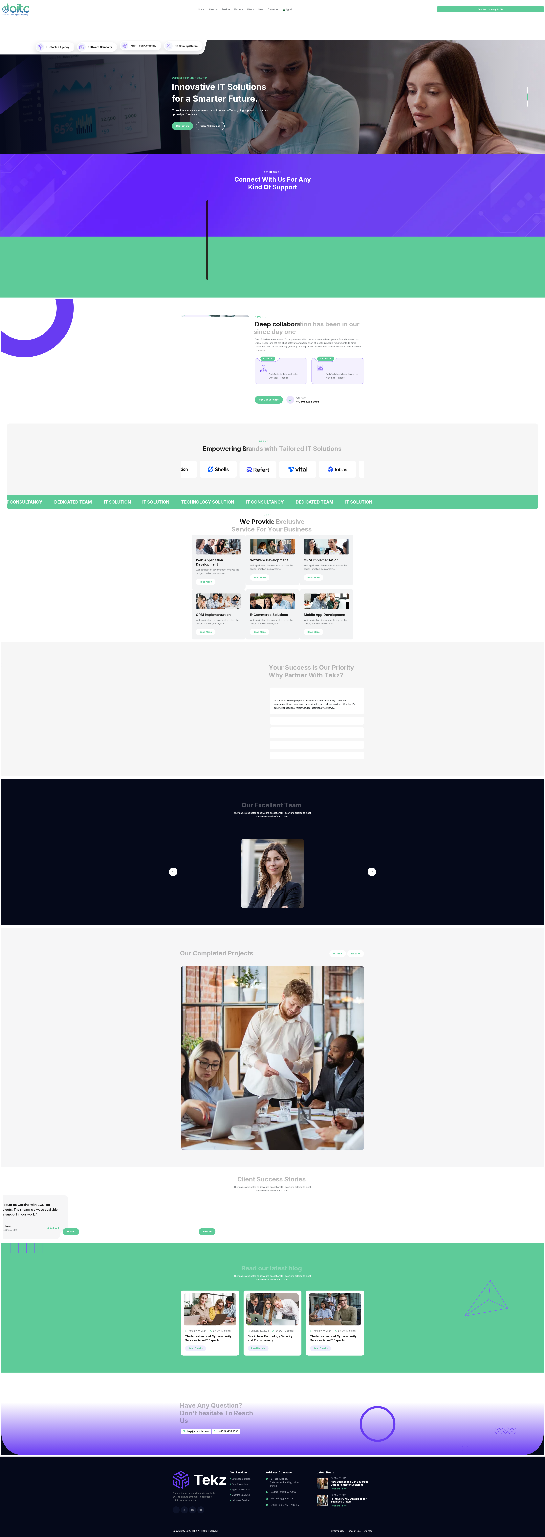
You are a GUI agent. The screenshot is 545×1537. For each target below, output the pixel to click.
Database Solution (241, 1478)
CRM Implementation (321, 560)
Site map (367, 1530)
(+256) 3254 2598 (307, 401)
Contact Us (182, 137)
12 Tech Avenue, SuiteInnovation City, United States (284, 1482)
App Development (240, 1489)
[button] (527, 90)
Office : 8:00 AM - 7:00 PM (285, 1505)
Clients (250, 9)
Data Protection (239, 1484)
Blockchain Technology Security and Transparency (270, 1338)
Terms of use (354, 1530)
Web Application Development (209, 562)
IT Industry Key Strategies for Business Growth (349, 1500)
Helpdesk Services (241, 1500)
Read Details (195, 1348)
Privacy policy (337, 1530)
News (260, 9)
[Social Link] (176, 1509)
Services (226, 9)
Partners (238, 9)
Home (201, 9)
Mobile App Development (324, 615)
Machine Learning (240, 1494)
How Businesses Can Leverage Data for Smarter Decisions (349, 1483)
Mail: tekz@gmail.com (282, 1498)
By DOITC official (221, 1330)
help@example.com (197, 1431)
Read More (206, 581)
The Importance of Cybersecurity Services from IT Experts (208, 1338)
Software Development (269, 560)
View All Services (210, 137)
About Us (212, 9)
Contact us (273, 9)
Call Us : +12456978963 (283, 1491)
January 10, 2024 (197, 1330)
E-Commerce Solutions (269, 615)
